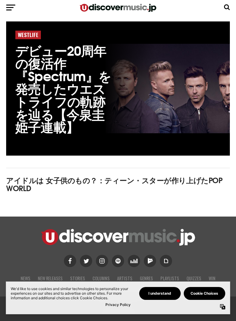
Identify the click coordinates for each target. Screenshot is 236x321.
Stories (77, 278)
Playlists (169, 278)
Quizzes (194, 278)
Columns (101, 278)
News (25, 278)
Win (212, 278)
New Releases (50, 278)
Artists (124, 278)
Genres (146, 278)
